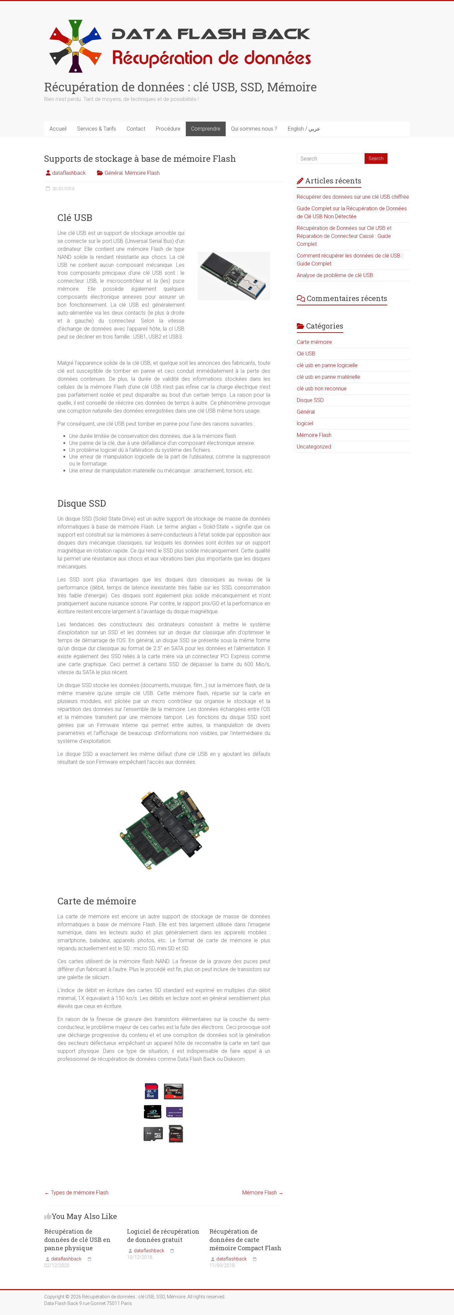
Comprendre (205, 129)
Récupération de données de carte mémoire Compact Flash (245, 1239)
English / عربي (304, 129)
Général (114, 173)
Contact (136, 129)
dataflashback (69, 173)
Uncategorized (314, 447)
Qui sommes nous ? (254, 129)
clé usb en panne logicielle (327, 365)
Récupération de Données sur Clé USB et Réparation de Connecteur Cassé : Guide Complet (344, 236)
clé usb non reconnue (322, 388)
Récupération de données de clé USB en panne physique (77, 1239)
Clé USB (306, 354)
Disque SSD (310, 400)
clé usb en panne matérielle (328, 377)
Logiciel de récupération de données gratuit (163, 1235)
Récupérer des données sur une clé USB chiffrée (353, 197)
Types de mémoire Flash (76, 1192)
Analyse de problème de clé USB (335, 275)
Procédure (168, 129)
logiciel (305, 423)
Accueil (58, 129)
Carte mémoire (314, 342)
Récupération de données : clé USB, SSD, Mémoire (180, 87)
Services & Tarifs (96, 129)
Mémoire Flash (142, 173)
